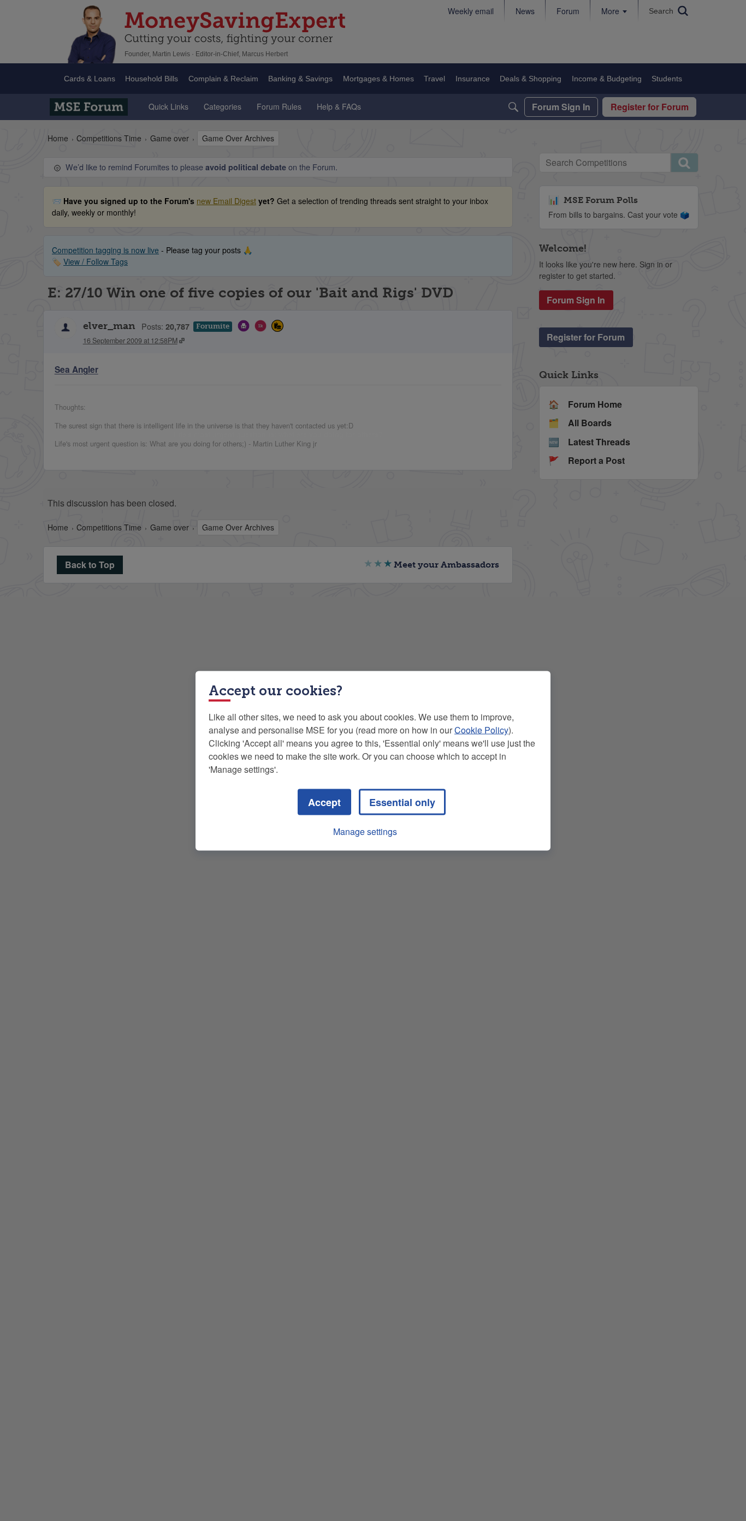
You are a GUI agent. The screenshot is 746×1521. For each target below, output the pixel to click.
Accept (324, 802)
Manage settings (365, 831)
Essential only (402, 802)
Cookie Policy (481, 729)
